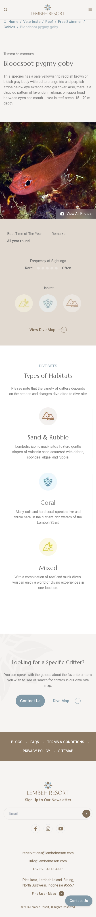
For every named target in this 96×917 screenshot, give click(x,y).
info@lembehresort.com (48, 861)
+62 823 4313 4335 (48, 869)
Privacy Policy (36, 751)
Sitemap (65, 751)
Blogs (16, 742)
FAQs (34, 742)
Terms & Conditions (65, 742)
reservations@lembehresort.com (48, 853)
